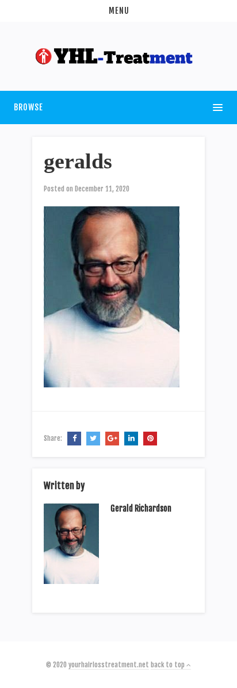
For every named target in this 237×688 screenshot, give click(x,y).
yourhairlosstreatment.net (108, 664)
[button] (118, 11)
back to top (168, 664)
